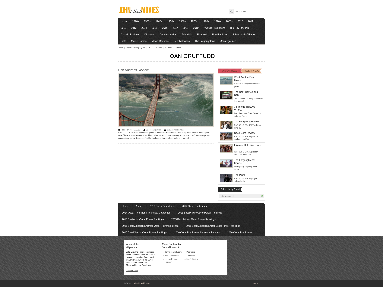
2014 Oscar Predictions (194, 206)
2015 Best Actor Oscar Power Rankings (143, 219)
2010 (240, 21)
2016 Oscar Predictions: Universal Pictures (197, 232)
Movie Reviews (160, 41)
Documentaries (168, 34)
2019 (196, 27)
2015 (154, 27)
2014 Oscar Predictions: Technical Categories (146, 212)
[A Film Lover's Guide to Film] (138, 12)
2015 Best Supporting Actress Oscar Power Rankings (150, 226)
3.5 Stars (168, 48)
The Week (190, 256)
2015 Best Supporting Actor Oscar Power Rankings (213, 226)
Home (124, 21)
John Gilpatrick (155, 130)
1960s (182, 21)
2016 (165, 27)
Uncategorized (228, 41)
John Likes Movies (141, 283)
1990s (217, 21)
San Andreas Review (133, 70)
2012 (123, 27)
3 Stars (178, 48)
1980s (205, 21)
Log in (255, 283)
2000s (229, 21)
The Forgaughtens (205, 41)
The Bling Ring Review (246, 121)
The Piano (239, 174)
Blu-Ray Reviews (240, 27)
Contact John (132, 270)
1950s (170, 21)
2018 (185, 27)
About (139, 206)
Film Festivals (220, 34)
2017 (175, 27)
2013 (133, 27)
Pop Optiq (190, 252)
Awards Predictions (214, 27)
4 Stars (159, 48)
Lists (123, 41)
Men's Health (192, 259)
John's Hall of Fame (243, 34)
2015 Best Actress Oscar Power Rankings (193, 219)
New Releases (182, 41)
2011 (250, 21)
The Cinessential (172, 256)
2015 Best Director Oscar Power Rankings (144, 232)
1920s (135, 21)
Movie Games (139, 41)
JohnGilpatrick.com (173, 252)
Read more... (147, 265)
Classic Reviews (130, 34)
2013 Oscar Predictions (162, 206)
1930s (147, 21)
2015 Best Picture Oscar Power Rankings (200, 212)
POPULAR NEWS (229, 71)
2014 (144, 27)
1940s (159, 21)
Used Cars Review (244, 133)
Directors (149, 34)
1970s (194, 21)
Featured (202, 34)
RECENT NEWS (251, 71)
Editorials (186, 34)
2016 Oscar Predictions (239, 232)
